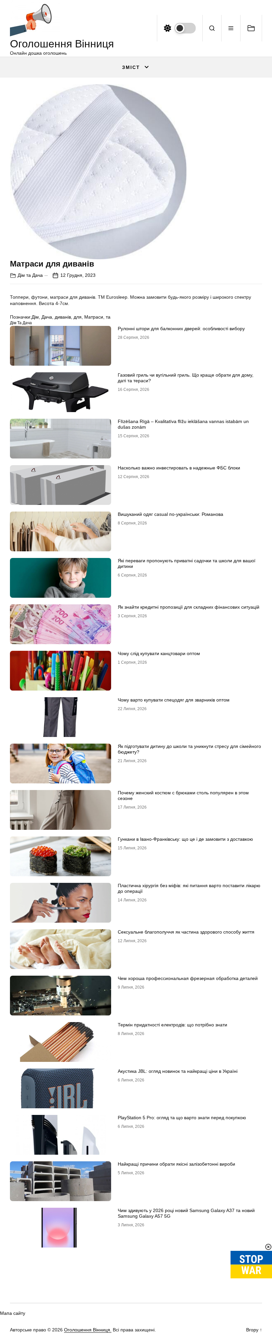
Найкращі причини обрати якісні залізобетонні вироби (176, 1164)
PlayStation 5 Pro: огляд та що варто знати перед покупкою (182, 1117)
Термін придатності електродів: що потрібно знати (172, 1024)
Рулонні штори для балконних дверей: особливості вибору (181, 328)
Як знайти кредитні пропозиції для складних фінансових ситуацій (188, 607)
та (108, 317)
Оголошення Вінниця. (87, 1329)
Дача (46, 317)
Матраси (93, 317)
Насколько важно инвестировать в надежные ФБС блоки (179, 467)
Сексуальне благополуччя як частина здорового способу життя (186, 932)
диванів (63, 317)
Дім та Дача (30, 275)
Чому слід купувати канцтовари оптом (159, 653)
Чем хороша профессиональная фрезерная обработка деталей (188, 978)
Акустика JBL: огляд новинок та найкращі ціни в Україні (178, 1071)
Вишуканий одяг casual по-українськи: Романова (170, 514)
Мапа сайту (12, 1313)
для (78, 317)
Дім (35, 317)
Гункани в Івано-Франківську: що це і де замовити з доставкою (185, 839)
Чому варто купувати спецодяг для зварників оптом (174, 699)
